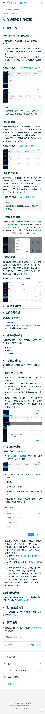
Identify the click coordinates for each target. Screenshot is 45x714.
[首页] (3, 10)
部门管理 (23, 278)
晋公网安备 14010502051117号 (22, 708)
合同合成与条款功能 (28, 197)
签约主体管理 (26, 68)
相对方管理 (36, 68)
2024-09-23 (17, 13)
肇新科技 (7, 13)
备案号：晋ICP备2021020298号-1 (20, 706)
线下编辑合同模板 (34, 645)
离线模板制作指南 (24, 600)
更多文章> (12, 684)
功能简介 (8, 645)
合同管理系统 (35, 628)
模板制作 (17, 10)
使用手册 (9, 10)
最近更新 (11, 657)
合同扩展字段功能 (27, 146)
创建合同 (11, 615)
